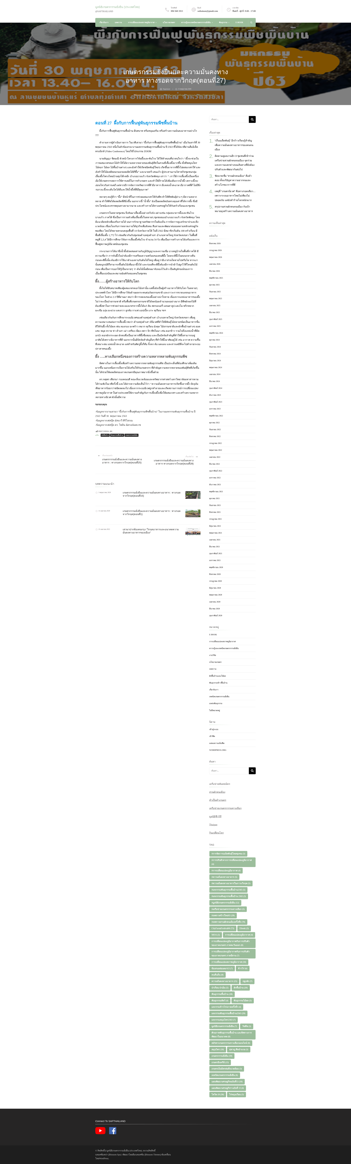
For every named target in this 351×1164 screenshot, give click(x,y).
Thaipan (213, 824)
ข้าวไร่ (242, 968)
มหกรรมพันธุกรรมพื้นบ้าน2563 (228, 1013)
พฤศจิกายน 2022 (216, 416)
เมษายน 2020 (214, 602)
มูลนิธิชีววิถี (215, 816)
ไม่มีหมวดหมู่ (214, 710)
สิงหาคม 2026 (215, 243)
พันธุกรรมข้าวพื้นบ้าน (218, 683)
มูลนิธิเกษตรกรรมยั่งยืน (224, 1026)
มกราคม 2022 (215, 478)
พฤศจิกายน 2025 (216, 278)
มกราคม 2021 (215, 560)
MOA (216, 935)
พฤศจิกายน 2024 (216, 333)
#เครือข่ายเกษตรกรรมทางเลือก (228, 909)
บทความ (118, 22)
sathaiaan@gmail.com (207, 11)
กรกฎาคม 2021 (215, 519)
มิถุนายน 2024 (215, 361)
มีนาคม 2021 (214, 547)
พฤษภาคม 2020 (215, 595)
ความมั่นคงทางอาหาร (224, 981)
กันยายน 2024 (215, 347)
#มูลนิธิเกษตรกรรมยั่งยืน (225, 902)
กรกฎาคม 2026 (215, 250)
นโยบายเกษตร (169, 22)
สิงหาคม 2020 (215, 574)
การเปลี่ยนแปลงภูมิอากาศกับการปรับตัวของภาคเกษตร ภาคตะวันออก (231, 943)
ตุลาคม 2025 (214, 285)
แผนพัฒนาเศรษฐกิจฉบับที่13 (227, 1081)
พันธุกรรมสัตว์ (220, 1000)
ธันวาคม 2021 (215, 485)
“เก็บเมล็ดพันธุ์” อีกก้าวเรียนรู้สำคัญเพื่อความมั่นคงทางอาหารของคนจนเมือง (234, 145)
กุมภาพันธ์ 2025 (215, 319)
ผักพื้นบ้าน (105, 435)
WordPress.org (217, 750)
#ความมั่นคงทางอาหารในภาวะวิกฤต (231, 883)
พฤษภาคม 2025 (215, 299)
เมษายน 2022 (214, 457)
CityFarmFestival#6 (223, 928)
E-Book (239, 22)
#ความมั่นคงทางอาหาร (224, 877)
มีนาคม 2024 (214, 381)
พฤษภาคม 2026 (215, 257)
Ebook (244, 928)
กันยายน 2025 (215, 292)
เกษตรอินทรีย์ (220, 1062)
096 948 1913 (177, 11)
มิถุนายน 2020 (215, 588)
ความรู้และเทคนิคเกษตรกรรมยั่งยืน (196, 22)
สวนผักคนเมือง (217, 792)
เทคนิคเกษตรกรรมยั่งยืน (219, 697)
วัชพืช (246, 1026)
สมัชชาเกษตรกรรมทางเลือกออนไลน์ (231, 1043)
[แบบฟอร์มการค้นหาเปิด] (251, 22)
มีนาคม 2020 (214, 609)
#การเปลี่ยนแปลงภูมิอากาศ (226, 870)
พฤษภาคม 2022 (215, 450)
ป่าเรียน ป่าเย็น (220, 987)
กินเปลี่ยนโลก (216, 832)
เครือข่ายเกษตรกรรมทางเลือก (225, 808)
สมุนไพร (218, 1049)
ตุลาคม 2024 (214, 340)
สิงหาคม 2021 (215, 512)
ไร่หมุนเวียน (236, 1094)
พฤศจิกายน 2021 (216, 492)
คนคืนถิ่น (217, 975)
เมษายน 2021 (214, 540)
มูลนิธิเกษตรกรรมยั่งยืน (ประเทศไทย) (117, 7)
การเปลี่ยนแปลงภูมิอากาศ (239, 935)
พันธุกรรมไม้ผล (243, 1000)
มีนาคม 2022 (214, 464)
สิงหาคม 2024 (215, 354)
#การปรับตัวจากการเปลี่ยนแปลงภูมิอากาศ (232, 862)
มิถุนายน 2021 (215, 526)
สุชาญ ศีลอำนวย (238, 1049)
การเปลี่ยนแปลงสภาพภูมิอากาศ (141, 22)
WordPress (103, 1158)
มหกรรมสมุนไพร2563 (224, 1020)
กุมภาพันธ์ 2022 (215, 471)
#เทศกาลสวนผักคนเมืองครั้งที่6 (228, 922)
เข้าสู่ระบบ (213, 729)
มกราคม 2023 (215, 409)
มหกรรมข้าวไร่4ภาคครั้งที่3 (226, 1007)
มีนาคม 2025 (214, 312)
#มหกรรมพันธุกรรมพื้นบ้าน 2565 (229, 896)
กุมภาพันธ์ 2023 (215, 402)
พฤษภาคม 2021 (215, 533)
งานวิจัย (212, 655)
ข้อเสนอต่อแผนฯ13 (222, 968)
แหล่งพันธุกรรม (215, 703)
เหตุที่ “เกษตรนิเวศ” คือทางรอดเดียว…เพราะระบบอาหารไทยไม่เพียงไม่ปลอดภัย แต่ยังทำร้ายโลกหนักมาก (235, 196)
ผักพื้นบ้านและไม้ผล (217, 676)
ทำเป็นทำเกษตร (217, 800)
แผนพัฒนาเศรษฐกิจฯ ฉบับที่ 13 (228, 1088)
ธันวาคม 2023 (215, 395)
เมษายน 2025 (214, 306)
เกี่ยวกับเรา (104, 22)
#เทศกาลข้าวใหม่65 (223, 915)
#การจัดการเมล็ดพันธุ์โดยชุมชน (228, 853)
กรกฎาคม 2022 (215, 443)
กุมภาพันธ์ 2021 (215, 553)
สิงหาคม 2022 (215, 436)
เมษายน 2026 (214, 264)
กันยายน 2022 (215, 430)
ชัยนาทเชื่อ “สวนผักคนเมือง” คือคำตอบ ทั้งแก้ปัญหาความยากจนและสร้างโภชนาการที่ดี (233, 180)
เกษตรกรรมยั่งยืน (131, 435)
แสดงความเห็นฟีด (216, 743)
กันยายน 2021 (215, 505)
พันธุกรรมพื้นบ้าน (117, 435)
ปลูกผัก (247, 981)
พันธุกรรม (223, 22)
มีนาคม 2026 (214, 271)
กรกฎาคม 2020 (215, 581)
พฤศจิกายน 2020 (216, 567)
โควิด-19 (218, 1094)
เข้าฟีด (212, 736)
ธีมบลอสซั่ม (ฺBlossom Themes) (147, 1154)
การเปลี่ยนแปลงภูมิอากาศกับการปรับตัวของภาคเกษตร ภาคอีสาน (231, 953)
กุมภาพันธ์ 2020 (215, 616)
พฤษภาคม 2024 (215, 367)
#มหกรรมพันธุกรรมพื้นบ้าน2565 (228, 890)
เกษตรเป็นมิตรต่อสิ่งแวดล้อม (227, 1068)
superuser (166, 89)
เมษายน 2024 (214, 374)
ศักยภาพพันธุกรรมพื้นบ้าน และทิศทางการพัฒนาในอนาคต (232, 1035)
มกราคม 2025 (215, 326)
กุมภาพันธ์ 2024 (215, 388)
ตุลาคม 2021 (214, 498)
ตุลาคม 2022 (214, 423)
